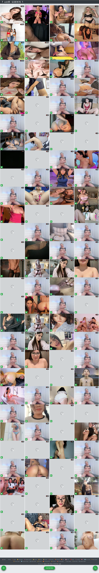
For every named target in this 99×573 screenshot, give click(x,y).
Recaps (51, 563)
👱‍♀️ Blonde (45, 559)
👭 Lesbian (77, 559)
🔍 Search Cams (82, 561)
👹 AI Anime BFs (60, 561)
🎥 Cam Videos (68, 561)
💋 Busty (72, 559)
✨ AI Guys (53, 561)
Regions (45, 563)
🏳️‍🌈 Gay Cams (94, 559)
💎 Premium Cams (24, 561)
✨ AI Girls (39, 561)
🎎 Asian (4, 559)
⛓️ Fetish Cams (33, 561)
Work (48, 563)
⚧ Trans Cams (16, 561)
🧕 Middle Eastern (28, 559)
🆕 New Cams (87, 559)
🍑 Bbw (62, 559)
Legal (60, 563)
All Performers (55, 563)
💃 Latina (14, 559)
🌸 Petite (67, 559)
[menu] (3, 568)
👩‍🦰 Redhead (57, 559)
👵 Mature (35, 559)
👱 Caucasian (20, 559)
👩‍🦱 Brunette (51, 559)
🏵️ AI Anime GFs (46, 561)
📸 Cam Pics (75, 561)
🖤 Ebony (9, 559)
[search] (95, 568)
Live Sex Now (49, 568)
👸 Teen (40, 559)
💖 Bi (82, 559)
